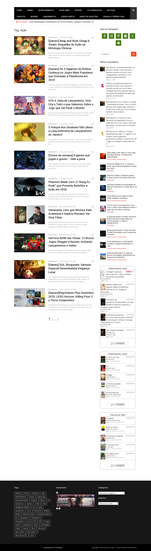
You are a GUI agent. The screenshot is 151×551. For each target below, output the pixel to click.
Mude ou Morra (112, 427)
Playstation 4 (36, 518)
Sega (47, 521)
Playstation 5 (20, 521)
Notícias (111, 10)
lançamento (19, 511)
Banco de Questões (89, 16)
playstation (24, 518)
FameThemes (132, 547)
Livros (29, 511)
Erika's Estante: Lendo (117, 354)
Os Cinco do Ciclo (112, 357)
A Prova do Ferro (112, 445)
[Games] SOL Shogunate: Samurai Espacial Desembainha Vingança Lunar (69, 268)
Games (30, 10)
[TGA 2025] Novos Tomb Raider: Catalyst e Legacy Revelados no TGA (120, 243)
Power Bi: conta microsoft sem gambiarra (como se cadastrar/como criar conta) (119, 120)
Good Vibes (64, 10)
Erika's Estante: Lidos (118, 268)
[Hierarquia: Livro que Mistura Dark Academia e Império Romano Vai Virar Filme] (29, 214)
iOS (34, 507)
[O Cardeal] (103, 423)
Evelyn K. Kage (106, 309)
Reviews (78, 10)
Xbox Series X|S (21, 535)
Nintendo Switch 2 (44, 514)
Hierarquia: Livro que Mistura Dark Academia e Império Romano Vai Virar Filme (70, 213)
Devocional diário (21, 500)
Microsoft (37, 511)
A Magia (109, 375)
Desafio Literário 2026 (113, 16)
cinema (31, 497)
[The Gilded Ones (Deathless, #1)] (103, 459)
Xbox (33, 528)
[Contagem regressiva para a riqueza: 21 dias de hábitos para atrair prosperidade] (103, 277)
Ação (43, 493)
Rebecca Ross (110, 438)
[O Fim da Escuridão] (103, 386)
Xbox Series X (32, 532)
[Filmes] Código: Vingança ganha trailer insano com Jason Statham (121, 176)
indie (44, 504)
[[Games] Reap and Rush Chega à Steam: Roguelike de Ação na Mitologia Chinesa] (29, 45)
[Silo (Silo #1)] (103, 371)
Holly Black (110, 447)
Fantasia (34, 500)
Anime (26, 493)
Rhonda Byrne (106, 279)
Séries (36, 525)
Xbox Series (19, 532)
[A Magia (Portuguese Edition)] (103, 380)
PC (16, 518)
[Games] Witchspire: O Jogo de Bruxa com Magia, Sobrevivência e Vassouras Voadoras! (121, 255)
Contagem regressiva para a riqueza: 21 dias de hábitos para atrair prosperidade (118, 274)
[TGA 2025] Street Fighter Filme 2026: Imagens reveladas (120, 197)
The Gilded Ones (112, 454)
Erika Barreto (52, 37)
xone (32, 535)
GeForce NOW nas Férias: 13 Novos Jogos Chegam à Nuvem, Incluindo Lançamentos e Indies (71, 241)
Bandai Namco (20, 497)
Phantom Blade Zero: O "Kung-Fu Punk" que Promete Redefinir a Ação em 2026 (122, 166)
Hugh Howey (111, 368)
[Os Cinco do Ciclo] (103, 362)
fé (48, 500)
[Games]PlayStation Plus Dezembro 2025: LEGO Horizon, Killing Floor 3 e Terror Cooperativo (71, 296)
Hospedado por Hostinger (52, 547)
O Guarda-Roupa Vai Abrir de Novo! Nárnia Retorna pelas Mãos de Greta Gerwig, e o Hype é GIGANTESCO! (121, 220)
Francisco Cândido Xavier (114, 395)
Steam (17, 525)
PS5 (34, 521)
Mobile (46, 511)
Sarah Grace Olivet (107, 294)
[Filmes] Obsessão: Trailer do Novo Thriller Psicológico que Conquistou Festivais (121, 232)
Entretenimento (46, 10)
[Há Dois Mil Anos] (103, 397)
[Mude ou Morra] (103, 430)
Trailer (17, 528)
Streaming (26, 525)
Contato (21, 16)
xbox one (41, 528)
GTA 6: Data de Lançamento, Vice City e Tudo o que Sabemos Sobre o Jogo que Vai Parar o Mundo (71, 104)
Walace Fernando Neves (113, 420)
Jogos (40, 507)
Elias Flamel (110, 359)
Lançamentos (49, 16)
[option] (82, 22)
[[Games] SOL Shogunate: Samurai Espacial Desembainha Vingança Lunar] (29, 269)
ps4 (29, 521)
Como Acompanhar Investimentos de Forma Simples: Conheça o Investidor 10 (61, 22)
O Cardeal (109, 418)
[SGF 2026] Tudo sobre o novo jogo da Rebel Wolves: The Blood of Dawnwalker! (121, 155)
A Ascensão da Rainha (114, 436)
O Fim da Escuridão (113, 384)
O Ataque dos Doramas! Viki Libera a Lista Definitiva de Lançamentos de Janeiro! (70, 131)
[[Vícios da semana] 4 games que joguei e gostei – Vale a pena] (29, 160)
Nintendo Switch (29, 514)
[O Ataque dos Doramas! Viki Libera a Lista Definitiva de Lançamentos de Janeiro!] (29, 132)
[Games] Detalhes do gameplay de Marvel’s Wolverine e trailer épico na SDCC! (122, 187)
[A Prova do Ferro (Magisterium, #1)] (103, 450)
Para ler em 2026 (117, 415)
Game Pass (19, 504)
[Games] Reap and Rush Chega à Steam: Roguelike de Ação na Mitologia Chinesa (68, 44)
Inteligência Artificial (22, 507)
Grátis (37, 504)
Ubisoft (25, 528)
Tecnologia (45, 525)
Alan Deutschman (112, 429)
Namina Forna (111, 456)
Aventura (35, 493)
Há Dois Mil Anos (112, 393)
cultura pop (41, 497)
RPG (40, 521)
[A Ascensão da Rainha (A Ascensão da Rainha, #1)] (103, 441)
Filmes (42, 500)
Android (18, 493)
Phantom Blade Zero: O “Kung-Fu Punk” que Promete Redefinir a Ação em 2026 (69, 185)
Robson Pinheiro (112, 386)
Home (19, 10)
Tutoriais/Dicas (94, 10)
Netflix (17, 514)
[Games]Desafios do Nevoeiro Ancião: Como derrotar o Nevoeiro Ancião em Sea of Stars (120, 69)
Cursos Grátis (67, 16)
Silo (107, 366)
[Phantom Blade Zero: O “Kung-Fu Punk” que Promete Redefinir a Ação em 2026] (29, 186)
